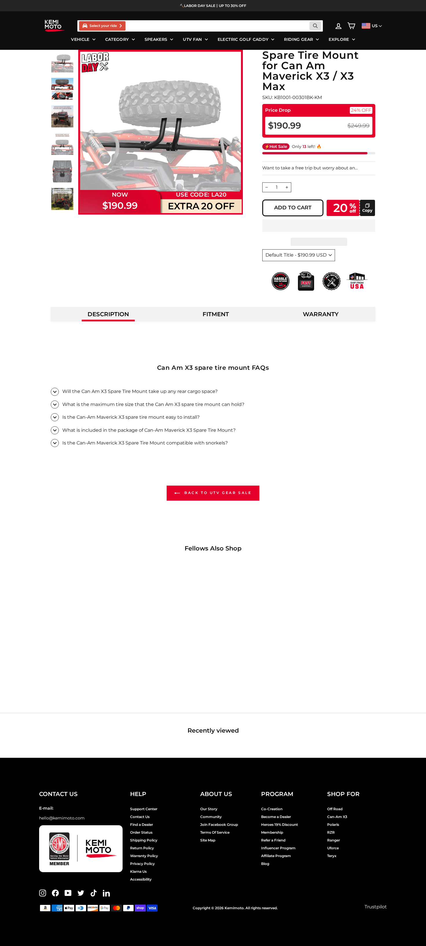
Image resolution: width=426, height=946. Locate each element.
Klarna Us (138, 871)
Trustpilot (376, 907)
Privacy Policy (142, 863)
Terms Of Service (215, 832)
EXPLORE (339, 39)
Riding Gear (298, 39)
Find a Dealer (141, 824)
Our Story (208, 809)
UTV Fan (192, 39)
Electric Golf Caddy (243, 39)
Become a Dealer (276, 817)
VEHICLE (80, 39)
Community (211, 817)
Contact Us (140, 817)
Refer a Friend (273, 840)
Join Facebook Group (219, 824)
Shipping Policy (143, 840)
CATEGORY (117, 39)
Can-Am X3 (337, 817)
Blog (265, 863)
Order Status (141, 832)
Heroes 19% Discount (279, 824)
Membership (272, 832)
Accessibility (141, 879)
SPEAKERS (156, 39)
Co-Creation (272, 809)
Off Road (335, 809)
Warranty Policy (144, 856)
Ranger (333, 840)
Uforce (333, 848)
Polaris (333, 824)
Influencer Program (278, 848)
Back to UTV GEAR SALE (217, 493)
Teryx (331, 856)
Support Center (143, 809)
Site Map (207, 840)
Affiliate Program (276, 856)
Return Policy (142, 848)
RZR (331, 832)
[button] (318, 225)
